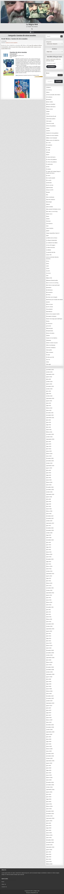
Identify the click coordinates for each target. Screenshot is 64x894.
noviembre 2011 (50, 607)
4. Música (48, 87)
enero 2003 (49, 837)
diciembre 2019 (49, 458)
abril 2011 (48, 614)
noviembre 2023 (50, 386)
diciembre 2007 (50, 696)
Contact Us (4, 887)
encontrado (49, 182)
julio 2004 (48, 794)
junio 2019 (48, 473)
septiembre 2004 (50, 789)
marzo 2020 (49, 451)
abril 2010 (48, 641)
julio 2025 (48, 379)
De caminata (49, 145)
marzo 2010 (49, 643)
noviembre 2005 (50, 756)
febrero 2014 (49, 566)
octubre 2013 (49, 571)
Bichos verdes (49, 102)
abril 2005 (48, 773)
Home (3, 881)
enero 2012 (48, 605)
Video (47, 362)
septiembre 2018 (50, 494)
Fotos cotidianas (50, 197)
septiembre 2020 (50, 439)
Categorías (48, 42)
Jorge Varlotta (49, 228)
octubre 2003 (49, 816)
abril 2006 (48, 744)
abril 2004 (48, 801)
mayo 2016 (48, 535)
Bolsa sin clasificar (50, 104)
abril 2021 (48, 427)
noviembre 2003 (50, 813)
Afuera (47, 92)
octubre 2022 (49, 396)
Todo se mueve (49, 352)
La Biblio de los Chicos (51, 238)
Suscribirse (51, 66)
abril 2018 (48, 506)
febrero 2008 (49, 691)
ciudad (47, 111)
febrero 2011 (49, 619)
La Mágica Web (32, 24)
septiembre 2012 (50, 593)
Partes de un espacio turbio (53, 314)
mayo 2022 (48, 405)
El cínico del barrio (50, 157)
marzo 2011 (48, 616)
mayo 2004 (48, 799)
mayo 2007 (48, 712)
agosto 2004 (49, 792)
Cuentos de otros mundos (11, 42)
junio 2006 (48, 739)
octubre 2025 (49, 372)
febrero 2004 (49, 806)
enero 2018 (48, 513)
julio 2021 (48, 420)
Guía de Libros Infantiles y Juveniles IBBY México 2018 (16, 45)
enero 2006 (49, 751)
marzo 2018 (48, 509)
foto (47, 195)
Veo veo (48, 359)
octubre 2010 (49, 626)
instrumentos (49, 223)
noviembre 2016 (50, 530)
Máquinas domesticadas (52, 280)
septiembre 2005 (50, 760)
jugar (47, 235)
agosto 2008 (49, 677)
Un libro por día (50, 357)
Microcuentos (49, 292)
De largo (48, 147)
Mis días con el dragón (51, 297)
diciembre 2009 (50, 650)
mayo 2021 (48, 425)
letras (47, 261)
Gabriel (48, 204)
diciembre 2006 (50, 725)
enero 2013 (48, 585)
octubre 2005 (49, 758)
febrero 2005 (49, 777)
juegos (47, 230)
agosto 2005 (49, 763)
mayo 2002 (48, 856)
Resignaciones (49, 331)
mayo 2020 (48, 446)
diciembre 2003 (50, 811)
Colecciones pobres (50, 118)
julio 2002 (48, 852)
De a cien (48, 142)
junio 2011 (48, 612)
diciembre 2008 (50, 667)
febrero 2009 (49, 662)
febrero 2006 (49, 749)
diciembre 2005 (50, 753)
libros (47, 263)
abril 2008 (48, 686)
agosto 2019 (49, 468)
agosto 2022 (49, 401)
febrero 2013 (49, 583)
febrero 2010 (49, 645)
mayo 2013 (48, 578)
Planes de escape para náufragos (54, 319)
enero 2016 (48, 537)
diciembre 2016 (49, 528)
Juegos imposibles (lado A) (52, 233)
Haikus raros (49, 214)
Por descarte (49, 323)
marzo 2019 (48, 480)
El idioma (48, 169)
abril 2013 (48, 581)
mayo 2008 (48, 684)
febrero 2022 (49, 408)
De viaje (48, 150)
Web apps (48, 364)
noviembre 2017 (50, 518)
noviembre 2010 (50, 624)
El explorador (49, 164)
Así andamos (49, 97)
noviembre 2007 (50, 698)
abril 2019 (48, 477)
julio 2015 (48, 542)
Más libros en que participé (53, 285)
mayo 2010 (48, 638)
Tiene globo (49, 350)
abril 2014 (48, 564)
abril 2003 (48, 830)
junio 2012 (48, 597)
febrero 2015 (49, 554)
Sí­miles (48, 335)
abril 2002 (48, 859)
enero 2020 (48, 456)
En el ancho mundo (50, 178)
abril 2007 (48, 715)
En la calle (48, 180)
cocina (47, 114)
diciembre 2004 (50, 782)
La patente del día (50, 252)
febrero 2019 (49, 482)
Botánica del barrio (50, 106)
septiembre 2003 (50, 818)
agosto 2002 (49, 849)
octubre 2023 (49, 389)
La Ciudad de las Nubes (51, 242)
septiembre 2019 (50, 465)
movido (48, 302)
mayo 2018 (48, 504)
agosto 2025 (49, 377)
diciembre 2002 (50, 840)
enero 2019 (48, 485)
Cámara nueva (49, 109)
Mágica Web (49, 278)
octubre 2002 (49, 845)
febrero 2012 (49, 602)
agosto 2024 (49, 384)
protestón (48, 326)
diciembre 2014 (50, 559)
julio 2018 (48, 499)
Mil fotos (48, 295)
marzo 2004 (49, 804)
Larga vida (48, 254)
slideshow (48, 340)
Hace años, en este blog (51, 211)
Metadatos (48, 287)
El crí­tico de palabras (51, 159)
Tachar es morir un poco (52, 343)
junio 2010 (48, 636)
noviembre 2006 (50, 727)
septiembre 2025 (50, 374)
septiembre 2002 (50, 847)
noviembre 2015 (50, 540)
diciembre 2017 (49, 516)
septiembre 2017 (50, 523)
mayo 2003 (48, 828)
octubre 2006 (49, 729)
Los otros (48, 273)
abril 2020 (48, 449)
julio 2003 (48, 823)
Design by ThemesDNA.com (32, 892)
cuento (47, 128)
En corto (48, 175)
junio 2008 (48, 681)
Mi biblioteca (49, 290)
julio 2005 (48, 765)
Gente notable (49, 206)
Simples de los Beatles (51, 338)
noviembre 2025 (50, 369)
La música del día (50, 247)
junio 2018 (48, 501)
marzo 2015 (48, 552)
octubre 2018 (49, 492)
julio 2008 (48, 679)
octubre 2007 (49, 701)
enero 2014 (48, 569)
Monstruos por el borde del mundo (54, 299)
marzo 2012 (48, 600)
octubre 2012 (49, 590)
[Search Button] (32, 29)
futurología (49, 202)
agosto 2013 (49, 576)
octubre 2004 (49, 787)
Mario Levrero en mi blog (52, 283)
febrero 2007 (49, 720)
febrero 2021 (49, 432)
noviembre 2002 (50, 842)
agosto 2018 (49, 497)
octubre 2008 (49, 672)
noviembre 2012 (50, 588)
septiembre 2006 (50, 732)
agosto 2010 (49, 631)
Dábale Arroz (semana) (51, 138)
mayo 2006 (48, 741)
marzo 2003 (49, 833)
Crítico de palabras (51, 126)
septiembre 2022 (50, 398)
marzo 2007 (49, 717)
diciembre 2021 (49, 413)
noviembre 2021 (50, 415)
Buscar (47, 73)
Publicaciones (49, 328)
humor (47, 216)
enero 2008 (49, 693)
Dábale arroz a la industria (52, 140)
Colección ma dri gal (51, 116)
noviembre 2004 (50, 785)
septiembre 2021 (50, 417)
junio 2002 (48, 854)
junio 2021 (48, 422)
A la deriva (49, 90)
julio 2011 (48, 609)
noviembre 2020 (50, 434)
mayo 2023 (48, 393)
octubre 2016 (49, 533)
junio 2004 (48, 797)
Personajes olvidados (51, 316)
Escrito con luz (49, 185)
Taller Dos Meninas (50, 345)
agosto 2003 (49, 821)
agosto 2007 (49, 705)
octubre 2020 (49, 437)
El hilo (47, 166)
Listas (47, 268)
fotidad (48, 192)
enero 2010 (48, 648)
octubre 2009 (49, 655)
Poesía (47, 321)
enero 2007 (49, 722)
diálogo (48, 152)
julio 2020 (48, 441)
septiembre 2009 (50, 657)
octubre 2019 (49, 463)
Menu (33, 32)
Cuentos (48, 130)
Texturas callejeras (51, 347)
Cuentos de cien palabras (52, 133)
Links (47, 266)
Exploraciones (49, 187)
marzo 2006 (49, 746)
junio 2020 (48, 444)
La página (48, 250)
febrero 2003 (49, 835)
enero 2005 (49, 780)
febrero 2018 (49, 511)
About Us (4, 884)
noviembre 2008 (50, 669)
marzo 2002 (49, 861)
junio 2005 (48, 768)
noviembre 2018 (50, 489)
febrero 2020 (49, 453)
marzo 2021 (48, 429)
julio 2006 (48, 737)
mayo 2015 (48, 547)
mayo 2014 (48, 561)
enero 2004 (49, 808)
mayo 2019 (48, 475)
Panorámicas (49, 311)
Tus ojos (48, 354)
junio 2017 (48, 525)
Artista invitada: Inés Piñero (53, 94)
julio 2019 (48, 470)
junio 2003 (48, 825)
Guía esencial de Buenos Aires (53, 209)
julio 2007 (48, 708)
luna (47, 275)
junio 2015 (48, 545)
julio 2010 (48, 633)
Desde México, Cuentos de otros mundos (14, 39)
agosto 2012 (49, 595)
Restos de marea (50, 333)
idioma (48, 218)
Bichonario (48, 99)
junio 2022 (48, 403)
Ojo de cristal (49, 306)
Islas (47, 226)
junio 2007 (48, 710)
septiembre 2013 (50, 573)
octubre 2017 (49, 521)
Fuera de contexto (50, 199)
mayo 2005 (48, 770)
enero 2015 (48, 557)
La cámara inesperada (51, 240)
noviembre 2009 (50, 653)
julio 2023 (48, 391)
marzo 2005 (49, 775)
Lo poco (48, 271)
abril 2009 (48, 660)
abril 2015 (48, 549)
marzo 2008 (49, 689)
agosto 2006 (49, 734)
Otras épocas (49, 309)
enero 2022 (48, 410)
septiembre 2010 (50, 629)
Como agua (48, 121)
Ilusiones (48, 221)
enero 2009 (49, 664)
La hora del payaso (50, 245)
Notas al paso (49, 304)
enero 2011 (48, 621)
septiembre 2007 (50, 703)
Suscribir (58, 81)
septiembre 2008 (50, 674)
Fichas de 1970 (49, 190)
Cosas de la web (50, 123)
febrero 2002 (49, 864)
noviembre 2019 (50, 461)
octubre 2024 (49, 381)
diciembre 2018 (49, 487)
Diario (47, 154)
